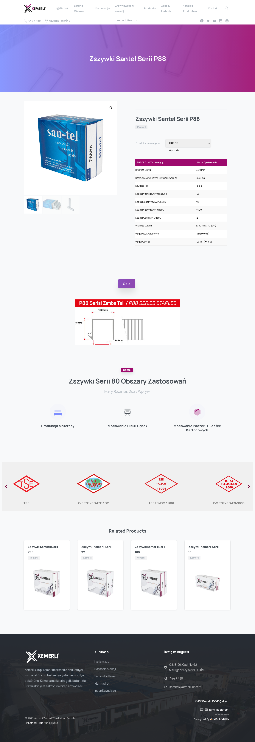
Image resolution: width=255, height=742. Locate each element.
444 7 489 (34, 20)
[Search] (226, 8)
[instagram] (227, 20)
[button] (6, 486)
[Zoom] (111, 107)
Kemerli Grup (125, 20)
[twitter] (208, 20)
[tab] (126, 283)
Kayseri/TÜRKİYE (59, 20)
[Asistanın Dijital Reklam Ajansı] (219, 719)
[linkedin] (220, 20)
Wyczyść (174, 150)
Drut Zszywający (148, 143)
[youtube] (214, 20)
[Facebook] (202, 20)
